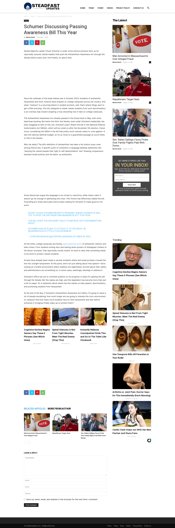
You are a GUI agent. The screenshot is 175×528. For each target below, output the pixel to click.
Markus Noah (30, 37)
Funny (100, 8)
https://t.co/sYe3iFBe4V (58, 231)
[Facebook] (26, 42)
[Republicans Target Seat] (65, 422)
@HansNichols (36, 231)
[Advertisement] (65, 79)
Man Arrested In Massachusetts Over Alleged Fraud (130, 57)
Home (82, 8)
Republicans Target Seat (61, 433)
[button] (148, 8)
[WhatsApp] (42, 42)
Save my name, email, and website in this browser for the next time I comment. (62, 499)
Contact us (138, 8)
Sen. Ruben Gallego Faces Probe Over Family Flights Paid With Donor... (130, 142)
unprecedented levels (72, 244)
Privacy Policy (123, 8)
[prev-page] (25, 442)
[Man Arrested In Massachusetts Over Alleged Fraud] (37, 422)
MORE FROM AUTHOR (59, 408)
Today (91, 8)
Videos (110, 8)
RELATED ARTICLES (34, 408)
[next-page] (29, 442)
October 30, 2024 (81, 236)
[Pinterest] (37, 42)
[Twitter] (31, 42)
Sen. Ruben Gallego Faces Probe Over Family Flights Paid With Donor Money (93, 435)
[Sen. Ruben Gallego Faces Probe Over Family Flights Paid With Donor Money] (94, 422)
